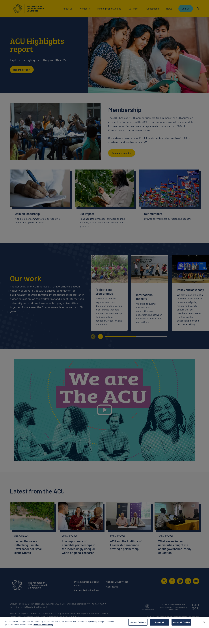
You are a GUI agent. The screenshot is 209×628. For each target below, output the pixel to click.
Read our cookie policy (43, 624)
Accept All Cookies (181, 622)
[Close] (204, 622)
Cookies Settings (138, 622)
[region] (104, 622)
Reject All (159, 622)
